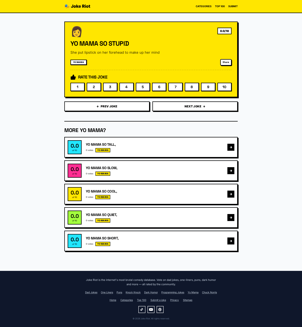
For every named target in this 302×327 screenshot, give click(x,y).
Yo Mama (78, 62)
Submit (233, 6)
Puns (119, 292)
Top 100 (220, 6)
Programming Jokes (172, 292)
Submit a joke (158, 299)
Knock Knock (133, 292)
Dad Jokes (91, 292)
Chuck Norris (209, 292)
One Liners (107, 292)
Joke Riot (77, 6)
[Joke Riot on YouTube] (151, 309)
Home (113, 299)
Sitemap (187, 299)
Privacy (174, 299)
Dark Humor (151, 292)
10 (224, 87)
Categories (203, 6)
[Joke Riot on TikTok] (141, 309)
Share (226, 62)
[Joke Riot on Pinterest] (160, 309)
